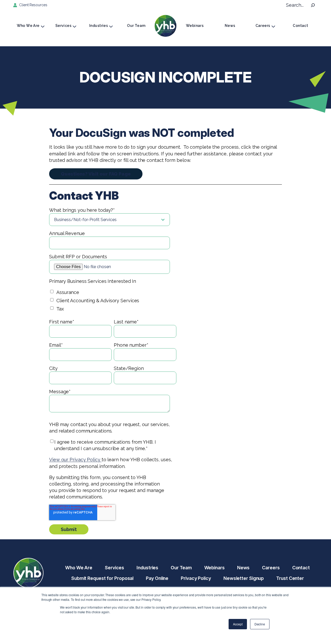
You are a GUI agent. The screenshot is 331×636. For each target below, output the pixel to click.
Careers (262, 26)
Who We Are (28, 26)
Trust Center (290, 578)
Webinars (195, 26)
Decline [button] (259, 624)
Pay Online (157, 578)
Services (63, 26)
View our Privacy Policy (75, 459)
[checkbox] (112, 301)
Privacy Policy (196, 578)
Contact (300, 26)
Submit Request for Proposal (102, 578)
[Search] (313, 5)
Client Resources (33, 5)
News (230, 26)
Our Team (136, 26)
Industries (98, 26)
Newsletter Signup (243, 578)
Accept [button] (237, 624)
